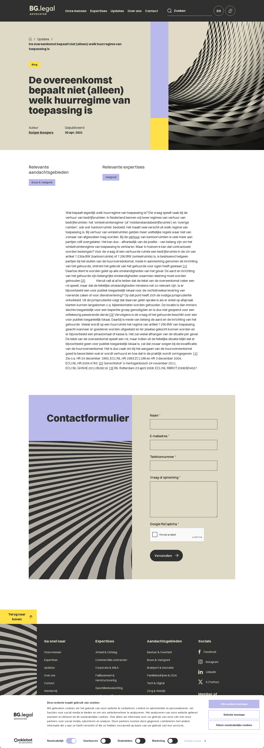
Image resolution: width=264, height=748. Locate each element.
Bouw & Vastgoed (42, 182)
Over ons (135, 11)
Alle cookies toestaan (234, 704)
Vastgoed (110, 177)
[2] (83, 281)
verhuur (134, 237)
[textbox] (183, 421)
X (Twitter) (212, 682)
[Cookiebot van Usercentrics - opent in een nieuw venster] (23, 741)
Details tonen (192, 740)
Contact (151, 11)
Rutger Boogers (41, 132)
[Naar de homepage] (42, 10)
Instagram (211, 662)
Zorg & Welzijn (156, 691)
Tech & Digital (156, 683)
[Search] (169, 10)
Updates (117, 11)
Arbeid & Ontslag (106, 652)
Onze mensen (76, 11)
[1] (185, 266)
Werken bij (50, 691)
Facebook (209, 652)
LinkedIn (211, 672)
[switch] (106, 741)
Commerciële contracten (111, 660)
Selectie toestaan (234, 714)
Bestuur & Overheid (159, 652)
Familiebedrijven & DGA (162, 675)
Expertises (98, 11)
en (219, 11)
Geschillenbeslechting (109, 688)
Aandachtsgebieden (164, 641)
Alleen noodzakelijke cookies (234, 725)
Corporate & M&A (107, 667)
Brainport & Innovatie (160, 667)
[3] (111, 315)
